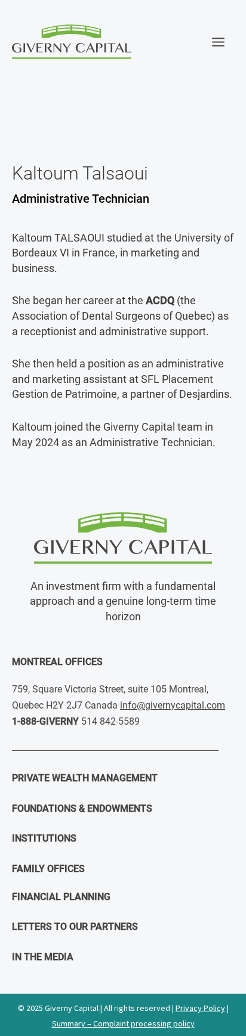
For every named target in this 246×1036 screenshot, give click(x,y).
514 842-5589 (110, 721)
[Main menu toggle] (218, 41)
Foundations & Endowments (82, 808)
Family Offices (48, 868)
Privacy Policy (200, 1008)
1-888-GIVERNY (45, 721)
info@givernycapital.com (172, 705)
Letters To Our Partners (75, 926)
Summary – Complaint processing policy (123, 1023)
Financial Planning (61, 896)
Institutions (44, 838)
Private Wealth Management (85, 778)
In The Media (42, 957)
